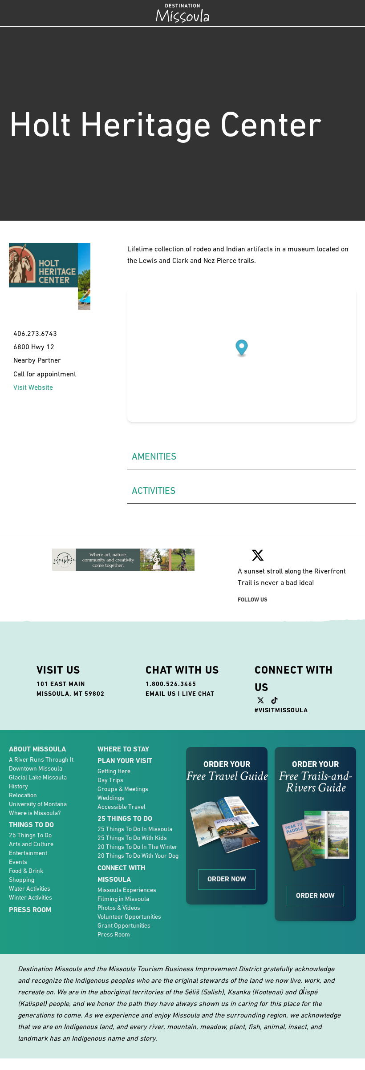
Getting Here (113, 771)
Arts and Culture (31, 844)
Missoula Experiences (126, 889)
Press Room (30, 909)
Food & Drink (26, 870)
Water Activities (29, 888)
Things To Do (31, 824)
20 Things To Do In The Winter (137, 846)
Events (18, 861)
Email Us (161, 693)
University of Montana (38, 804)
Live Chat (198, 693)
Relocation (23, 795)
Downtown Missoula (35, 768)
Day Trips (110, 779)
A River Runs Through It (41, 759)
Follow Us (253, 599)
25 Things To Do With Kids (132, 837)
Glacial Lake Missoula (38, 777)
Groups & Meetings (122, 788)
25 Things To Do (30, 835)
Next (97, 291)
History (18, 786)
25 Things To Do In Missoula (134, 828)
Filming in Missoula (123, 898)
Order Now (226, 879)
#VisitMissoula (281, 710)
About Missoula (37, 749)
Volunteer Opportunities (129, 916)
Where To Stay (123, 749)
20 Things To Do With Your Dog (137, 855)
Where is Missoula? (35, 812)
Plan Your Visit (124, 760)
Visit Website (33, 387)
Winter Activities (30, 897)
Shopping (21, 879)
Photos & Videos (118, 907)
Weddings (110, 797)
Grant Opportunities (123, 925)
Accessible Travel (121, 806)
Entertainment (28, 852)
